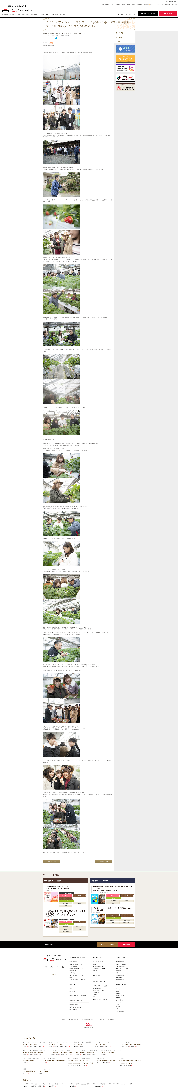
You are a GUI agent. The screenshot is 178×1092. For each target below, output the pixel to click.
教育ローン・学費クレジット (100, 999)
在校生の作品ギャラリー (99, 968)
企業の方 (174, 4)
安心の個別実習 (73, 966)
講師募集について (120, 979)
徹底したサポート (74, 977)
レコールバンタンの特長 (77, 957)
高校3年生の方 (105, 4)
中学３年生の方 (126, 4)
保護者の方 (167, 4)
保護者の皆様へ (120, 975)
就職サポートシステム (75, 1005)
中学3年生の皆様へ (120, 966)
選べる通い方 (73, 971)
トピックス (118, 1002)
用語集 (117, 991)
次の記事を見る (52, 861)
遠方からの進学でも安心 (99, 966)
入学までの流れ (96, 988)
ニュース (118, 1004)
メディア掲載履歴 (120, 1011)
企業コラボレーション (75, 973)
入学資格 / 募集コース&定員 (100, 986)
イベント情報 (119, 1000)
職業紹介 (118, 993)
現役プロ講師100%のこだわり (77, 968)
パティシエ (72, 991)
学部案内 (72, 984)
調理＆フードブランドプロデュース (78, 995)
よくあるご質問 (132, 14)
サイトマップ (113, 1019)
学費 (94, 997)
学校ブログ (118, 1006)
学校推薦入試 (96, 992)
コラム (117, 1009)
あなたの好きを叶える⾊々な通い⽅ (78, 979)
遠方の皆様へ (119, 971)
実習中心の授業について (76, 964)
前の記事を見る (104, 861)
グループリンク (120, 989)
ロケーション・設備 (98, 962)
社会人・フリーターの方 (156, 4)
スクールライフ (97, 957)
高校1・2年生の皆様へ (121, 964)
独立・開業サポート (75, 1009)
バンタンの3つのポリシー (75, 1019)
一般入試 (95, 995)
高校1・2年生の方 (115, 4)
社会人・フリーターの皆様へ (123, 973)
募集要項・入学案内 (99, 981)
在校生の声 (95, 964)
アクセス (121, 14)
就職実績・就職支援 (76, 1000)
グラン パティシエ (74, 989)
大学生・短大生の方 (137, 4)
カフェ (71, 993)
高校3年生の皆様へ (120, 962)
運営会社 (64, 1019)
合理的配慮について (89, 1019)
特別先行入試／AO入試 (98, 990)
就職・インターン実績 (75, 1007)
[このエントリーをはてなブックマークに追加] (56, 38)
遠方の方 (146, 4)
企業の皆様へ (119, 977)
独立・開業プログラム (75, 962)
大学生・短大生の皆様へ (122, 968)
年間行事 (95, 971)
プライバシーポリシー (101, 1019)
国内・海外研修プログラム (76, 975)
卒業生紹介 (96, 976)
